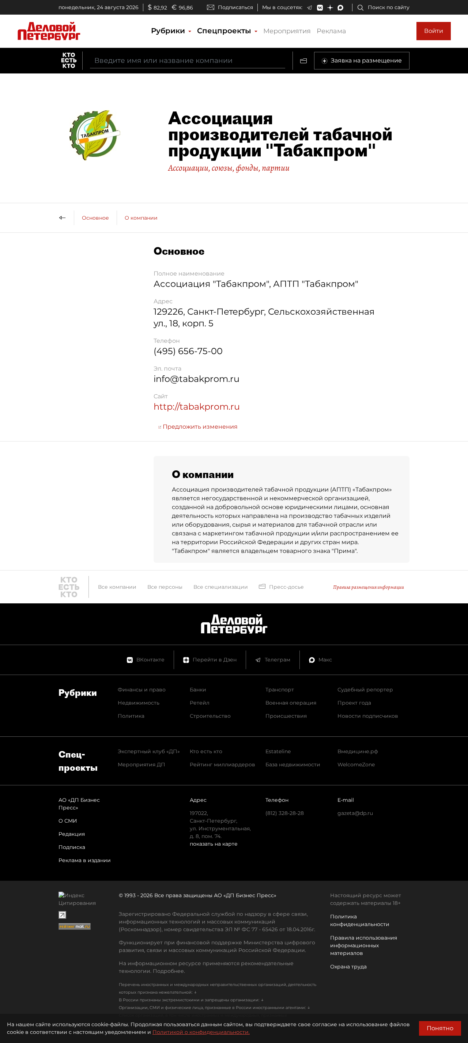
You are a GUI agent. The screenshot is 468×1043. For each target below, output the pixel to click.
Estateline (278, 751)
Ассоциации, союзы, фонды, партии (229, 168)
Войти (433, 30)
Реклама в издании (84, 860)
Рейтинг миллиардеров (222, 764)
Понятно (440, 1028)
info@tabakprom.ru (196, 378)
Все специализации (220, 587)
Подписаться (235, 7)
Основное (95, 218)
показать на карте (214, 844)
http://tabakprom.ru (197, 406)
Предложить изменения (199, 426)
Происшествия (286, 716)
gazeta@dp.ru (355, 813)
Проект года (354, 702)
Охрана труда (348, 966)
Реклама (331, 31)
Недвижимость (138, 702)
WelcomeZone (356, 764)
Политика (131, 716)
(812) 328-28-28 (284, 813)
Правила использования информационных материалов (363, 945)
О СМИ (67, 821)
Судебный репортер (365, 689)
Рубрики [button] (169, 30)
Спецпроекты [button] (225, 30)
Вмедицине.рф (357, 751)
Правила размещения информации (368, 587)
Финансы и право (142, 689)
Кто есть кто (206, 751)
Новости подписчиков (367, 716)
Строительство (210, 716)
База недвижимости (292, 764)
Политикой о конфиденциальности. (201, 1032)
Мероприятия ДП (141, 764)
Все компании (117, 587)
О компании (141, 218)
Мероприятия (287, 31)
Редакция (71, 834)
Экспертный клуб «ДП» (149, 751)
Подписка (71, 847)
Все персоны (164, 587)
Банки (198, 689)
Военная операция (290, 702)
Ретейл (200, 702)
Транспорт (279, 689)
